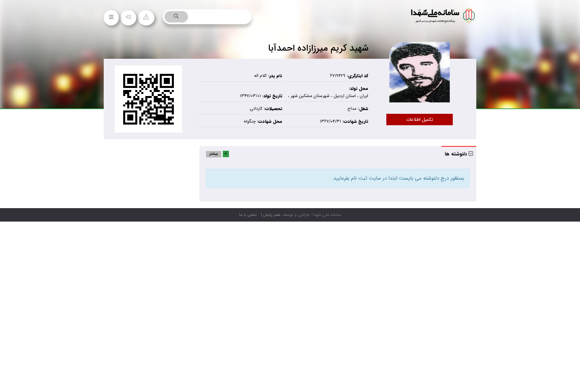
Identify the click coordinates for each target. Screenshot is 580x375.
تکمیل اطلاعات (419, 119)
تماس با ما (248, 215)
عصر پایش (272, 215)
